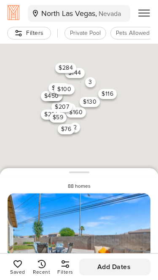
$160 (76, 111)
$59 (57, 116)
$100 (64, 88)
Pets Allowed (133, 33)
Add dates (114, 267)
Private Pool (85, 33)
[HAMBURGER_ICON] (144, 13)
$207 (62, 106)
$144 (74, 72)
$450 (51, 95)
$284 (66, 67)
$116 (107, 93)
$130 (89, 101)
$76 (66, 129)
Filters (35, 33)
